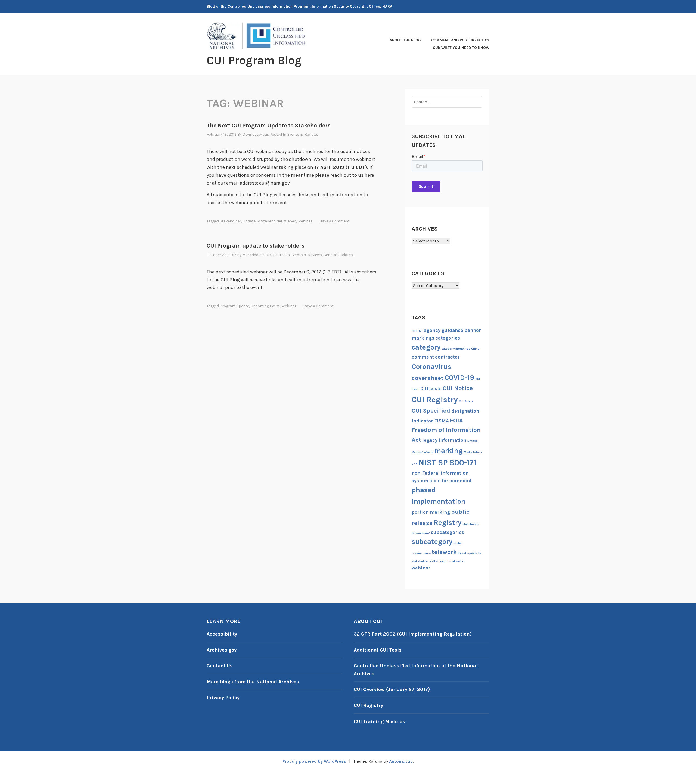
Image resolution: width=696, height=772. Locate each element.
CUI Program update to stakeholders (255, 245)
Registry (447, 522)
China (475, 348)
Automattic (401, 761)
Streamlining (421, 533)
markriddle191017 (256, 255)
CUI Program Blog (254, 60)
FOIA (456, 420)
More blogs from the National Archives (253, 682)
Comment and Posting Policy (460, 40)
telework (444, 552)
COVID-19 (459, 377)
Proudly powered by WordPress (314, 761)
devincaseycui (255, 134)
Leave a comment (334, 221)
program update (234, 306)
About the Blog (405, 40)
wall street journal (442, 561)
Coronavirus (431, 366)
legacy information (444, 440)
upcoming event (265, 306)
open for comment (450, 480)
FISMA (441, 421)
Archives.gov (222, 650)
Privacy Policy (223, 698)
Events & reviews (302, 134)
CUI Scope (466, 401)
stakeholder (230, 221)
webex (290, 221)
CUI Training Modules (379, 721)
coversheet (427, 378)
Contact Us (220, 666)
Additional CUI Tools (378, 650)
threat (462, 553)
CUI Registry (435, 399)
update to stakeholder (262, 221)
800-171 (417, 331)
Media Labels (473, 452)
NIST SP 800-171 (447, 462)
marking (448, 450)
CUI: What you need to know (461, 47)
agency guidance (443, 330)
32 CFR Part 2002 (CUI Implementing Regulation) (413, 634)
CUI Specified (431, 410)
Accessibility (222, 634)
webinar (304, 221)
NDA (414, 464)
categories (447, 338)
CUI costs (431, 388)
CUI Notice (458, 388)
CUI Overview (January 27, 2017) (392, 689)
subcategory (432, 541)
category (426, 347)
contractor (447, 357)
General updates (338, 255)
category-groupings (456, 348)
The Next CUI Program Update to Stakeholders (269, 125)
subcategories (447, 532)
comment (423, 357)
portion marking (431, 512)
